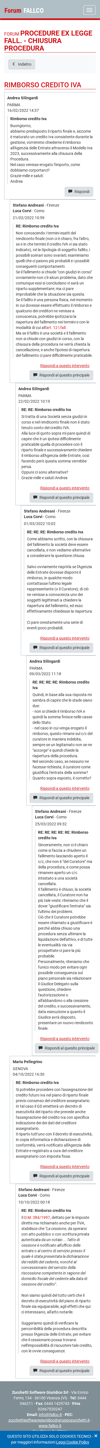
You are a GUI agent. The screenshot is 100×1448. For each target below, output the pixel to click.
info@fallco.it (50, 1414)
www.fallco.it (50, 1426)
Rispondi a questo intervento (64, 365)
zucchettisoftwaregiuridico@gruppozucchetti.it (49, 1420)
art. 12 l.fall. (56, 327)
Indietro (24, 64)
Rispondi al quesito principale (64, 375)
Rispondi (81, 191)
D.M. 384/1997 (37, 1217)
